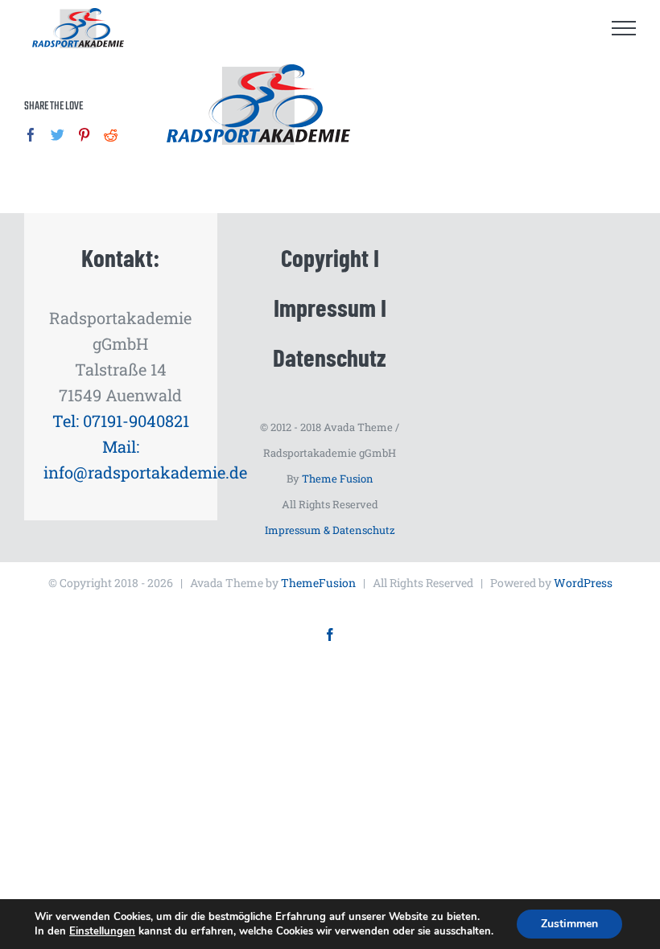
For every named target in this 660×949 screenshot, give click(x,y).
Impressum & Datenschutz (330, 530)
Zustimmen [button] (569, 923)
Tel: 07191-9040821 (120, 420)
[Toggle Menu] (624, 28)
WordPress (583, 582)
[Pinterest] (84, 135)
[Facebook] (31, 135)
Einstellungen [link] (102, 931)
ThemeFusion (318, 582)
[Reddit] (111, 135)
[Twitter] (57, 135)
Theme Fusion (337, 478)
